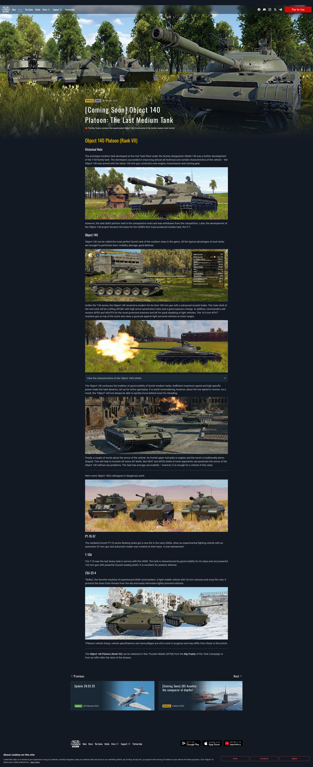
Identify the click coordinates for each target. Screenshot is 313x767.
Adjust (294, 758)
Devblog (89, 100)
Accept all (264, 758)
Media (37, 9)
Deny (235, 758)
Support (56, 9)
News (20, 9)
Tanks (98, 100)
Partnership (69, 9)
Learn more (35, 762)
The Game (29, 9)
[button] (191, 743)
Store (45, 9)
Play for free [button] (298, 9)
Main (14, 9)
